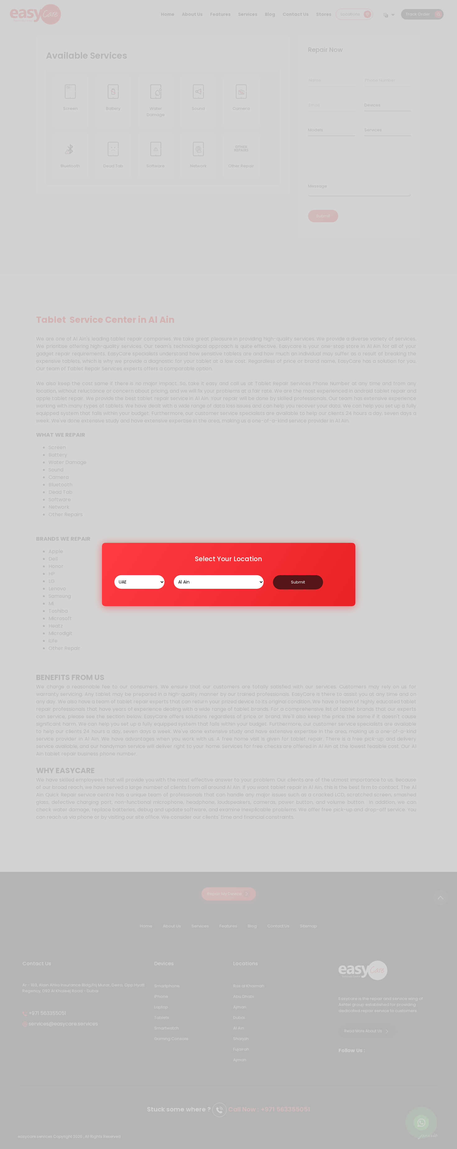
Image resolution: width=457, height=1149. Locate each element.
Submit (298, 582)
